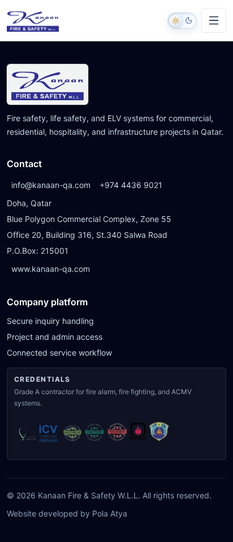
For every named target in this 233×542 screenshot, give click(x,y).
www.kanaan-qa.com (50, 269)
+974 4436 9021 (131, 185)
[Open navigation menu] (213, 20)
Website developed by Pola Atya (67, 513)
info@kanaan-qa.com (50, 185)
